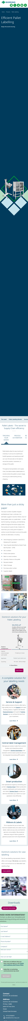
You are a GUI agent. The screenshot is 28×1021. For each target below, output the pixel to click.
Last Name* (4, 931)
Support (18, 707)
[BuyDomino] (11, 5)
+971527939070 (10, 1015)
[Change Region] (21, 5)
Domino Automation (16, 750)
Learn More (19, 670)
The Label (4, 419)
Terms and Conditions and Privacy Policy (14, 964)
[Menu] (25, 5)
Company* (4, 946)
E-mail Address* (5, 936)
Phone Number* (6, 941)
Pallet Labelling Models (15, 419)
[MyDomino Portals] (18, 5)
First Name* (4, 926)
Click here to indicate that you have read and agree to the (14, 963)
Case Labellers (7, 871)
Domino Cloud (11, 787)
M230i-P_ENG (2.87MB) (10, 908)
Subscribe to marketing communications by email (11, 970)
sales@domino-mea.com (12, 1018)
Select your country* (6, 949)
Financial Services (8, 712)
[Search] (14, 5)
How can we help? (6, 957)
